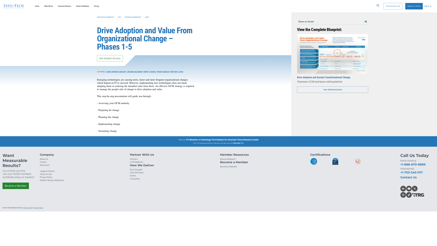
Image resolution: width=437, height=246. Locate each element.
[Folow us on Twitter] (415, 188)
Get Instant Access (110, 58)
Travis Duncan (163, 72)
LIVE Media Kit (136, 162)
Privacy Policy (46, 177)
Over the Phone (137, 172)
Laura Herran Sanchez (116, 72)
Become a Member (16, 185)
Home (37, 6)
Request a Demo (414, 6)
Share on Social (306, 21)
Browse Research (228, 159)
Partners (134, 159)
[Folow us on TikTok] (409, 195)
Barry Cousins (149, 72)
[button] (428, 6)
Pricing (96, 6)
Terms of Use (46, 174)
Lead (147, 17)
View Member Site (393, 6)
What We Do (48, 6)
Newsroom (45, 165)
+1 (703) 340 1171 (237, 143)
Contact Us (408, 177)
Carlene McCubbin (134, 72)
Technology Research (105, 17)
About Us (44, 159)
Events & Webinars (82, 6)
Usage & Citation (47, 171)
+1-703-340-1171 (411, 172)
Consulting (135, 179)
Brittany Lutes (176, 72)
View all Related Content (332, 90)
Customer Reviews (64, 6)
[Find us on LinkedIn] (403, 188)
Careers (43, 162)
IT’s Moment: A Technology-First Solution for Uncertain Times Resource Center (222, 139)
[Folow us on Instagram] (403, 195)
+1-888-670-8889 (413, 164)
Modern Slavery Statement (52, 180)
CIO (119, 17)
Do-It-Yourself (136, 169)
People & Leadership (133, 17)
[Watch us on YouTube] (409, 188)
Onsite (133, 175)
